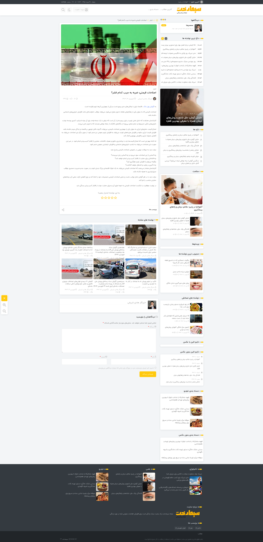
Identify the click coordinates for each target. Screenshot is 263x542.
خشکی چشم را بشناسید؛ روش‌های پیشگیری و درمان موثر (181, 151)
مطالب (200, 533)
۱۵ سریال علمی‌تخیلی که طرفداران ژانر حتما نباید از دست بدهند (176, 317)
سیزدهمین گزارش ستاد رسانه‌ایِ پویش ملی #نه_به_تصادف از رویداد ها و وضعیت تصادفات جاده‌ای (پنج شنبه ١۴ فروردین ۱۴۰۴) (108, 284)
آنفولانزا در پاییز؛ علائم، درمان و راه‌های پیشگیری (179, 49)
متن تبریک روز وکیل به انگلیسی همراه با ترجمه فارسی (177, 53)
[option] (181, 45)
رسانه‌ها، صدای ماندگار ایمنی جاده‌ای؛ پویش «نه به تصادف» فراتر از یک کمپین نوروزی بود (77, 248)
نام (152, 356)
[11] (77, 98)
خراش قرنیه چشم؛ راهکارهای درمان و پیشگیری (183, 156)
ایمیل (102, 356)
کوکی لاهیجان (180, 528)
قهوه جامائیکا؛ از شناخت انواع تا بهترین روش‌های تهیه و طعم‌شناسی (172, 65)
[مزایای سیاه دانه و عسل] (196, 274)
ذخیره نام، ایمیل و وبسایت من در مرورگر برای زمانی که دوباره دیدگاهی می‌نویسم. (126, 368)
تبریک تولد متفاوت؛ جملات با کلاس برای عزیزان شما (178, 82)
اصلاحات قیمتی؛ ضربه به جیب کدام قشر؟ (133, 92)
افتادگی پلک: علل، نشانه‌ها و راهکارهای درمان (180, 77)
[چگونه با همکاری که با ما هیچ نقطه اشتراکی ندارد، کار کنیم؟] (196, 262)
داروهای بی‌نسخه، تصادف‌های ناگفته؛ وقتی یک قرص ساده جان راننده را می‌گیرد (174, 488)
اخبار (151, 20)
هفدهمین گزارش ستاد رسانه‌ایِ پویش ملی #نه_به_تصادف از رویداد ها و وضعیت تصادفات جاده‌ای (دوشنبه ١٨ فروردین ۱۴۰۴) (109, 251)
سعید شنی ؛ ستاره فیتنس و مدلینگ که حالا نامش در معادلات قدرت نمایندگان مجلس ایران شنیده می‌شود (142, 250)
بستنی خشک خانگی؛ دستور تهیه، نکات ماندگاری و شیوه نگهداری (173, 73)
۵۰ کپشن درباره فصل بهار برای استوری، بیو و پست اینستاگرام (174, 45)
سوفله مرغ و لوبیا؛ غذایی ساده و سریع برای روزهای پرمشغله (176, 421)
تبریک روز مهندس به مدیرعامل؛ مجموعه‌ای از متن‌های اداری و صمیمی (172, 69)
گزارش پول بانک (148, 106)
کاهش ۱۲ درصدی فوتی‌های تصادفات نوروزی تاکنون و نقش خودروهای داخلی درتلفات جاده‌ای (77, 284)
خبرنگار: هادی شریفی (145, 98)
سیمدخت (65, 539)
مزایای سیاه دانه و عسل (181, 271)
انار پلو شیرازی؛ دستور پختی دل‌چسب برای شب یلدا (176, 305)
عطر (191, 528)
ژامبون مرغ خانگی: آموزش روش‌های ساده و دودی (177, 328)
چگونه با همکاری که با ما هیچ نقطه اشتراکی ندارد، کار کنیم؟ (177, 261)
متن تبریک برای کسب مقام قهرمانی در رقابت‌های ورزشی (175, 478)
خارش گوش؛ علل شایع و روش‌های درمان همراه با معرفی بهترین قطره (172, 57)
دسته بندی (154, 9)
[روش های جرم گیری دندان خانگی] (196, 285)
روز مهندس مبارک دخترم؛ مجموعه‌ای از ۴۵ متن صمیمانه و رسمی (173, 61)
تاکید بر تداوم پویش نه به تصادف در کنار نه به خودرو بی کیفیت (141, 282)
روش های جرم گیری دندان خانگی (177, 283)
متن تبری (185, 2)
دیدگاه (151, 326)
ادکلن (198, 528)
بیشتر (163, 25)
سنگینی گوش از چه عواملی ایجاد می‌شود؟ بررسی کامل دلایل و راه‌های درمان (182, 162)
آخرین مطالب (166, 9)
